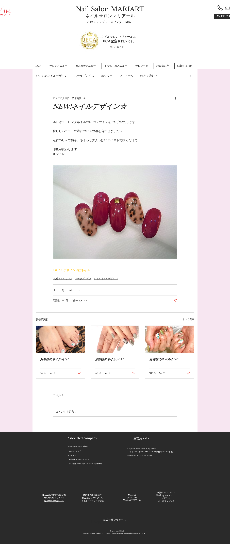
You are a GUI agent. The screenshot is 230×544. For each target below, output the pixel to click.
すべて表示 (188, 319)
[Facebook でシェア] (54, 290)
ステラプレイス (84, 76)
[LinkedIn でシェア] (70, 290)
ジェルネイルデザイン (106, 278)
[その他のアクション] (175, 98)
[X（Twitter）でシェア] (62, 290)
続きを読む (147, 76)
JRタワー (106, 76)
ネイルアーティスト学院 (92, 500)
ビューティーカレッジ (54, 500)
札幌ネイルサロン (62, 278)
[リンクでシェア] (79, 290)
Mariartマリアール (132, 500)
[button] (189, 76)
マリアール (126, 76)
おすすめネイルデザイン (51, 76)
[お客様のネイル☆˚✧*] (60, 339)
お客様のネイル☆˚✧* (54, 359)
